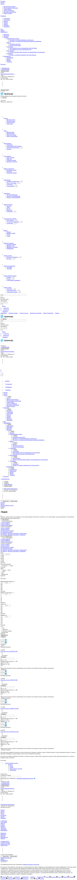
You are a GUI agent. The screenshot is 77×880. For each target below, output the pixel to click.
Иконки (9, 60)
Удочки (11, 767)
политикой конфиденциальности (25, 778)
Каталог (3, 810)
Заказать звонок (5, 71)
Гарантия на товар (5, 844)
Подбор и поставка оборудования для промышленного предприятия (27, 52)
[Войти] (1, 368)
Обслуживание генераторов (11, 8)
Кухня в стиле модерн (15, 45)
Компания (3, 818)
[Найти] (6, 302)
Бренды (3, 812)
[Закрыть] (2, 375)
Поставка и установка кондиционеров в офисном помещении (25, 41)
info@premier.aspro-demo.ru (7, 74)
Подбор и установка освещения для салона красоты (23, 55)
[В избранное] (4, 640)
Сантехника (10, 46)
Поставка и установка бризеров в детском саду (22, 40)
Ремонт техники (8, 13)
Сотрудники (7, 19)
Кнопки (9, 59)
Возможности (7, 56)
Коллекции (3, 815)
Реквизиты (6, 34)
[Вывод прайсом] (4, 638)
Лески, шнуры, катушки (16, 768)
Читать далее (66, 870)
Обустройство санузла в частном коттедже (20, 49)
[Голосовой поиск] (3, 302)
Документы (7, 26)
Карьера (6, 24)
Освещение (10, 53)
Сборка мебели (7, 9)
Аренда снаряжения (9, 10)
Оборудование (10, 50)
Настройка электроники (10, 12)
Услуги (2, 814)
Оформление (10, 57)
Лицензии (6, 25)
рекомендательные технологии (31, 864)
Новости (6, 21)
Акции (2, 811)
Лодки (11, 766)
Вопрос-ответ (4, 845)
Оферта (2, 859)
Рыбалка (10, 764)
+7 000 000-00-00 (5, 68)
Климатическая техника (13, 38)
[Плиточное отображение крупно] (1, 638)
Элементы (9, 61)
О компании (7, 18)
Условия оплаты (5, 841)
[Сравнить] (4, 642)
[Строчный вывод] (3, 638)
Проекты (6, 37)
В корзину (3, 657)
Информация (4, 830)
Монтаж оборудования (9, 6)
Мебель (9, 42)
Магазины (6, 36)
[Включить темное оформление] (3, 92)
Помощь (3, 838)
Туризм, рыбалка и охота (11, 763)
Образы (3, 816)
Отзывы (6, 22)
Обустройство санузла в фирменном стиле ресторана (23, 48)
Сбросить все (8, 536)
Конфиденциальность (6, 857)
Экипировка (13, 770)
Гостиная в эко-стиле (15, 44)
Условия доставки (5, 842)
